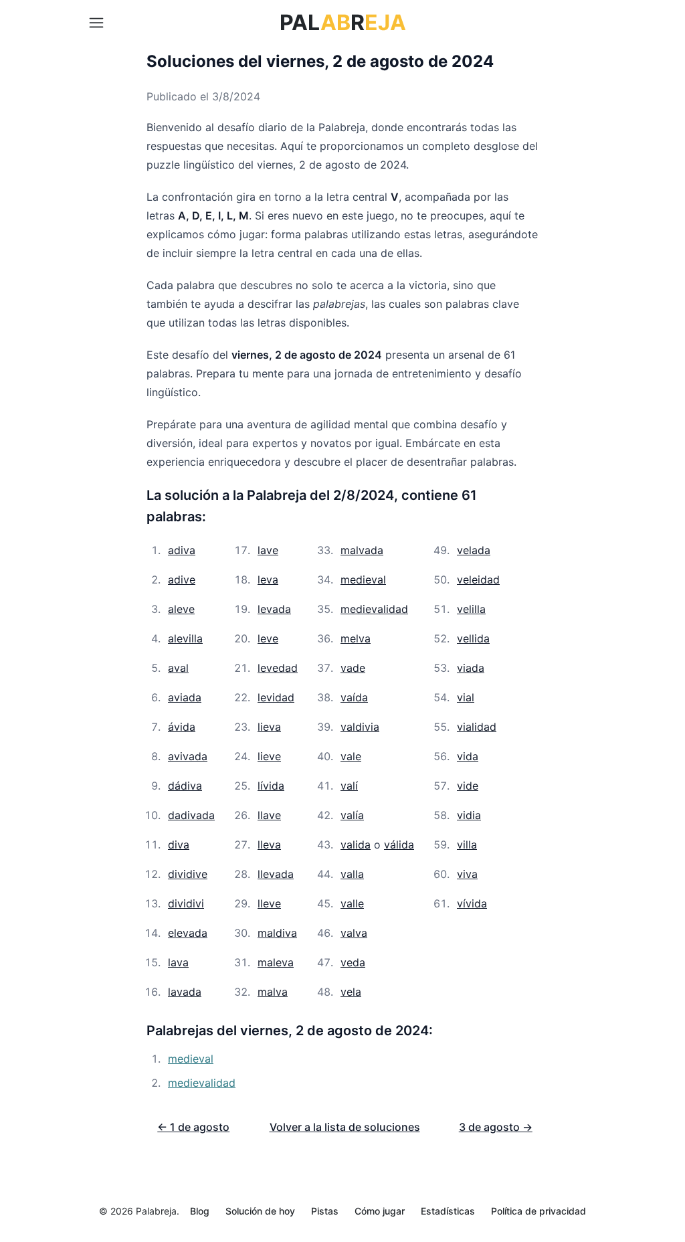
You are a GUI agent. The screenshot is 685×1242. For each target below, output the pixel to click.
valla (352, 874)
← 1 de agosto (193, 1127)
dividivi (186, 903)
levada (274, 609)
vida (467, 756)
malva (273, 991)
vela (350, 991)
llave (269, 815)
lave (268, 550)
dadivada (191, 815)
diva (178, 844)
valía (352, 815)
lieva (269, 726)
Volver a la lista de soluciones (345, 1127)
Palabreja (156, 1211)
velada (473, 550)
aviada (184, 697)
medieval (363, 579)
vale (350, 756)
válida (399, 844)
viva (467, 874)
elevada (187, 933)
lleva (269, 844)
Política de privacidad (538, 1211)
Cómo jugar (380, 1211)
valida (355, 844)
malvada (361, 550)
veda (352, 962)
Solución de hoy (260, 1211)
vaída (354, 697)
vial (465, 697)
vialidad (476, 726)
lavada (184, 991)
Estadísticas (448, 1211)
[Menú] (96, 23)
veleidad (478, 579)
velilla (471, 609)
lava (178, 962)
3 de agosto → (495, 1127)
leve (268, 638)
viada (470, 668)
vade (352, 668)
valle (352, 903)
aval (178, 668)
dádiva (185, 785)
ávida (181, 726)
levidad (276, 697)
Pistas (324, 1211)
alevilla (185, 638)
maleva (276, 962)
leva (268, 579)
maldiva (277, 933)
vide (467, 785)
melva (355, 638)
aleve (181, 609)
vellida (473, 638)
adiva (181, 550)
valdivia (359, 726)
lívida (271, 785)
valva (353, 933)
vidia (469, 815)
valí (349, 785)
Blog (199, 1211)
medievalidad (374, 609)
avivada (187, 756)
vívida (472, 903)
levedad (278, 668)
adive (181, 579)
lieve (269, 756)
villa (467, 844)
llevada (276, 874)
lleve (269, 903)
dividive (187, 874)
